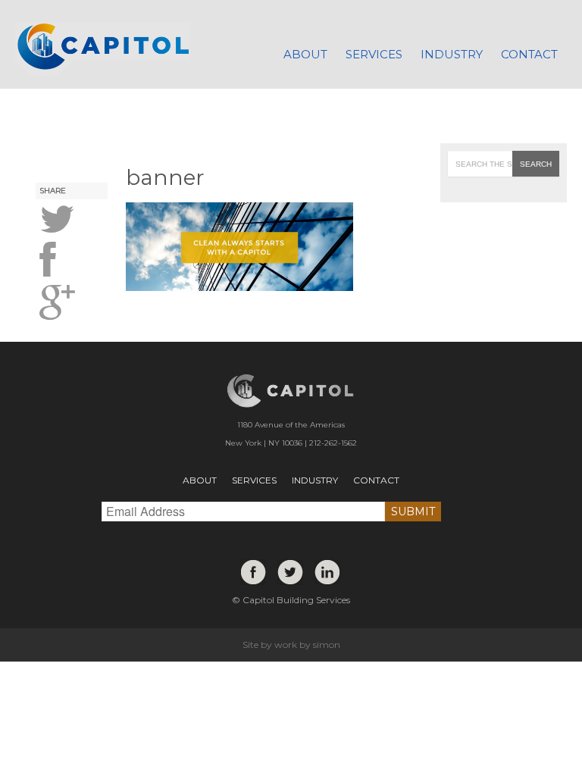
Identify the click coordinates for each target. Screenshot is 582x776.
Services (374, 54)
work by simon (307, 644)
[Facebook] (253, 575)
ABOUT (200, 480)
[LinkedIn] (327, 575)
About (305, 54)
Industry (452, 54)
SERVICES (254, 480)
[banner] (72, 219)
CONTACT (376, 480)
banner (165, 177)
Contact (529, 54)
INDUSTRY (315, 480)
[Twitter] (290, 575)
